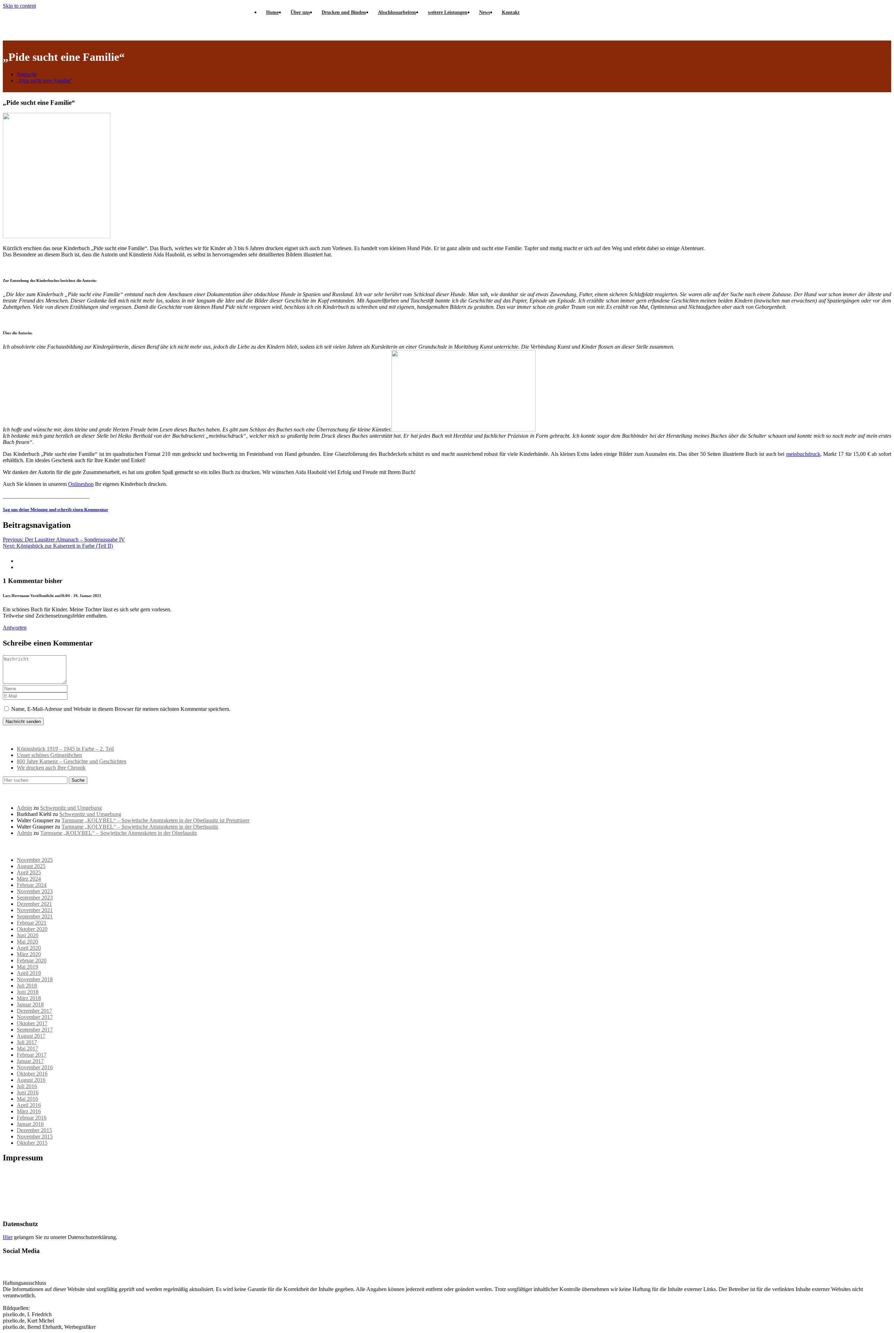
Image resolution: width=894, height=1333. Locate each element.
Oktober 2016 (32, 1074)
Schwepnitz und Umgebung (71, 808)
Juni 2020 (27, 935)
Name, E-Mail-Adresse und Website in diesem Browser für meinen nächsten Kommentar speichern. (120, 709)
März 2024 (29, 879)
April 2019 (29, 973)
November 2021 (35, 910)
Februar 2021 (31, 923)
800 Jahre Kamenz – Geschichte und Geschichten (71, 761)
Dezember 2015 (34, 1130)
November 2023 (35, 891)
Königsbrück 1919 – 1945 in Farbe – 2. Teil (65, 749)
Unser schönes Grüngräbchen (49, 755)
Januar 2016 (30, 1124)
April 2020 (29, 948)
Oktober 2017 (32, 1023)
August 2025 (31, 866)
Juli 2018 (27, 986)
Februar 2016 (31, 1118)
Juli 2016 (27, 1086)
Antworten (15, 628)
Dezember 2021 (34, 904)
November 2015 (35, 1136)
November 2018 (35, 979)
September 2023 (35, 898)
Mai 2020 (27, 942)
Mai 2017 (27, 1048)
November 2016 (35, 1067)
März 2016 (29, 1111)
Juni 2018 (27, 992)
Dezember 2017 (34, 1011)
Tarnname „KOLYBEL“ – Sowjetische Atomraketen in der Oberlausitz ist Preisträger (155, 820)
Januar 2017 (30, 1061)
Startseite (27, 74)
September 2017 (35, 1030)
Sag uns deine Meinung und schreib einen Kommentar (55, 509)
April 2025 (29, 872)
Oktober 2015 (32, 1143)
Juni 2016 (27, 1092)
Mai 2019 (27, 967)
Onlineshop (81, 484)
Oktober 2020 (32, 929)
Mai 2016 (27, 1099)
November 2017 (35, 1017)
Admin (24, 808)
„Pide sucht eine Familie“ (45, 80)
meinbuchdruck (803, 454)
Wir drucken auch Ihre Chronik (51, 768)
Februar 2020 (31, 960)
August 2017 (31, 1036)
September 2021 (35, 916)
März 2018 (29, 998)
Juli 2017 (27, 1042)
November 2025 (35, 860)
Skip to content (19, 6)
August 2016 (31, 1080)
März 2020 (29, 954)
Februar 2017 (31, 1055)
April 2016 (29, 1105)
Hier (8, 1237)
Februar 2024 (31, 885)
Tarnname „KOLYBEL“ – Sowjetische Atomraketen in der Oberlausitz (139, 827)
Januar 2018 (30, 1004)
